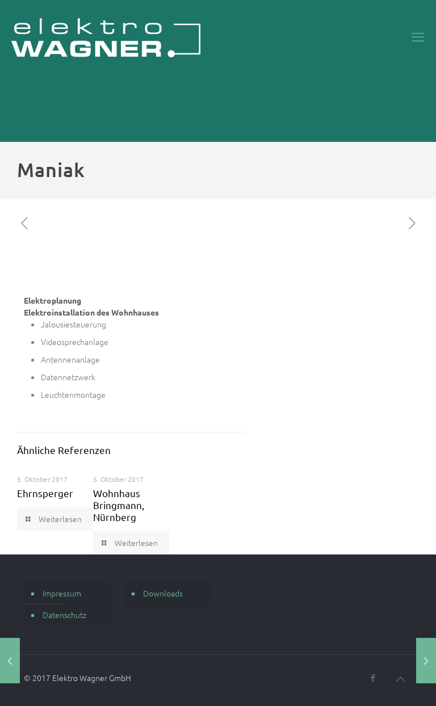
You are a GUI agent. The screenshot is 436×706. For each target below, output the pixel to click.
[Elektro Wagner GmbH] (105, 37)
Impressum (62, 593)
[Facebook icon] (372, 678)
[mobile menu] (417, 37)
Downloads (163, 593)
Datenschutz (64, 614)
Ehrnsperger (45, 493)
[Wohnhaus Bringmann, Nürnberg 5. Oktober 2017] (426, 660)
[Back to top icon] (400, 679)
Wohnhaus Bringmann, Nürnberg (118, 505)
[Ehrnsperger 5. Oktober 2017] (10, 660)
